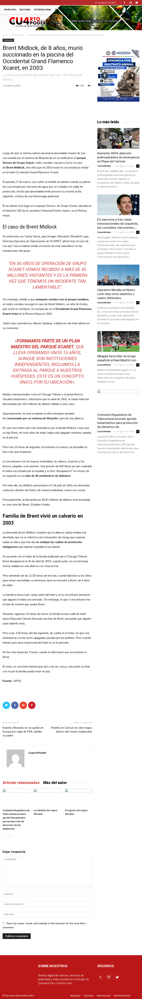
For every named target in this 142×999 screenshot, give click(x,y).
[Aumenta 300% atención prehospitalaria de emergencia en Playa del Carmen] (118, 138)
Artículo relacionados (21, 782)
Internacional (43, 9)
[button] (135, 9)
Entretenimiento (65, 9)
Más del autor (55, 782)
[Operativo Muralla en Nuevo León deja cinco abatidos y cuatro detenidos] (118, 275)
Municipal (10, 9)
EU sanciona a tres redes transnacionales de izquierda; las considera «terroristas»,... (117, 223)
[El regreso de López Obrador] (78, 798)
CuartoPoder (37, 752)
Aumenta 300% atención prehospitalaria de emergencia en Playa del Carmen (118, 157)
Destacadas (18, 34)
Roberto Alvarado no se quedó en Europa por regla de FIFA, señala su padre (23, 731)
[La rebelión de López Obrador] (47, 798)
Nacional (25, 9)
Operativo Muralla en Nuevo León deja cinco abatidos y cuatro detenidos (116, 294)
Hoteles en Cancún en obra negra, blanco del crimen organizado (71, 729)
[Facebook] (124, 2)
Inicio (5, 34)
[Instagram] (130, 2)
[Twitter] (136, 2)
